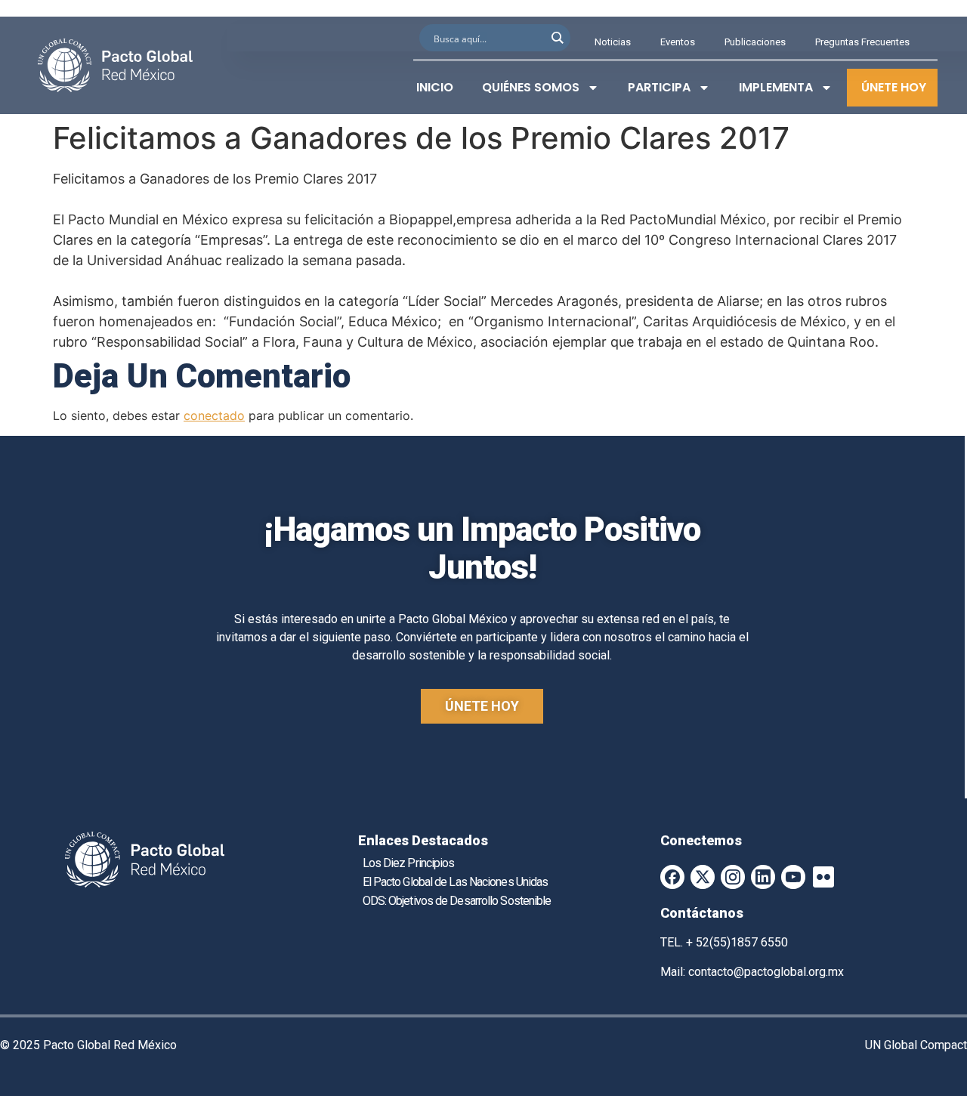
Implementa (776, 87)
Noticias (613, 42)
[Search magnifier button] (556, 37)
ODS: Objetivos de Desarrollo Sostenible (457, 901)
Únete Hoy (893, 87)
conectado (214, 415)
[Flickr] (823, 877)
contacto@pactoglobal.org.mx (766, 972)
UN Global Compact (916, 1045)
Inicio (434, 87)
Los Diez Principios (409, 863)
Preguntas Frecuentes (862, 42)
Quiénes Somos (530, 87)
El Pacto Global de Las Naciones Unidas (455, 882)
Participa (659, 87)
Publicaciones (755, 42)
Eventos (677, 42)
